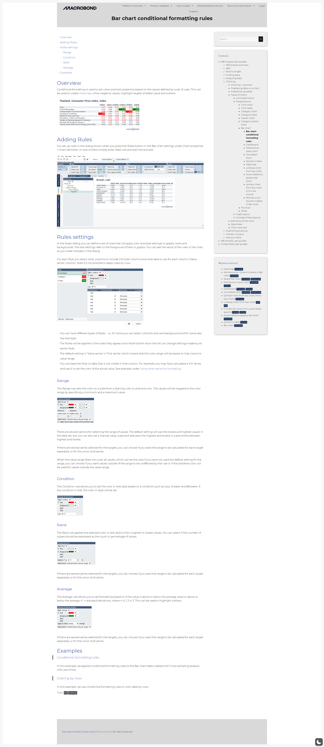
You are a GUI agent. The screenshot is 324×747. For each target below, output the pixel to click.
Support (193, 11)
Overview (66, 37)
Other (244, 211)
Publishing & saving (236, 231)
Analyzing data (234, 78)
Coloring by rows (69, 678)
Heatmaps (85, 93)
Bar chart (246, 128)
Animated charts (245, 98)
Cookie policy (88, 731)
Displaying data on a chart (245, 88)
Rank (66, 62)
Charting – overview (241, 85)
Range (67, 52)
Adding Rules (68, 42)
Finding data (233, 75)
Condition (69, 57)
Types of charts (239, 95)
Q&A (228, 68)
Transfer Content (235, 234)
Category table (249, 115)
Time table (246, 108)
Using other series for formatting (160, 368)
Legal (262, 6)
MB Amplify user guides (233, 241)
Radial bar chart (242, 279)
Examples (66, 72)
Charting (231, 81)
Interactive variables (241, 91)
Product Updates (159, 6)
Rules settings (69, 47)
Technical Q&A (233, 71)
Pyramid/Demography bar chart (254, 177)
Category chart (249, 111)
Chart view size (239, 227)
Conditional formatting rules (78, 657)
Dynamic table (254, 161)
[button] (319, 742)
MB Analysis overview (237, 65)
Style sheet (236, 224)
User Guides (183, 6)
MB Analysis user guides (234, 61)
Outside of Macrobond (248, 217)
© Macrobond (103, 731)
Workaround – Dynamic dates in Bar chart (254, 201)
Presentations (243, 101)
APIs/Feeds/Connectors (210, 6)
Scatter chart (248, 118)
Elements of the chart (242, 221)
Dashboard (252, 144)
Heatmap (251, 164)
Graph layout (243, 214)
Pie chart (246, 207)
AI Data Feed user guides (234, 244)
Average (68, 67)
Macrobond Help (71, 731)
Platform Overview (132, 6)
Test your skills (233, 237)
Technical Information (239, 6)
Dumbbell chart (242, 292)
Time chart (247, 105)
